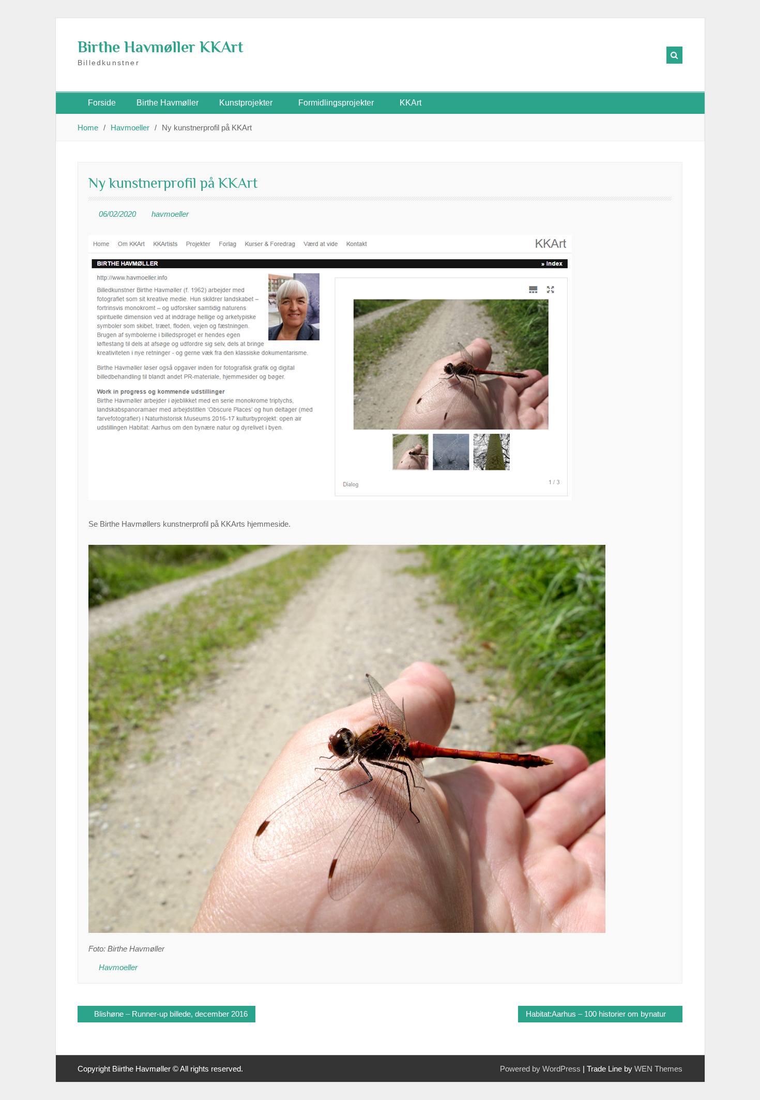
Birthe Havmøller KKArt (161, 47)
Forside (102, 102)
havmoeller (170, 214)
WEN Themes (658, 1068)
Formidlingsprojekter (336, 102)
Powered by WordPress (540, 1068)
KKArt (410, 102)
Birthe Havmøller (167, 102)
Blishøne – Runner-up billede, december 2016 (171, 1013)
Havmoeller (118, 967)
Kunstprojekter (245, 102)
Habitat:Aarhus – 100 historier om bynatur (596, 1013)
